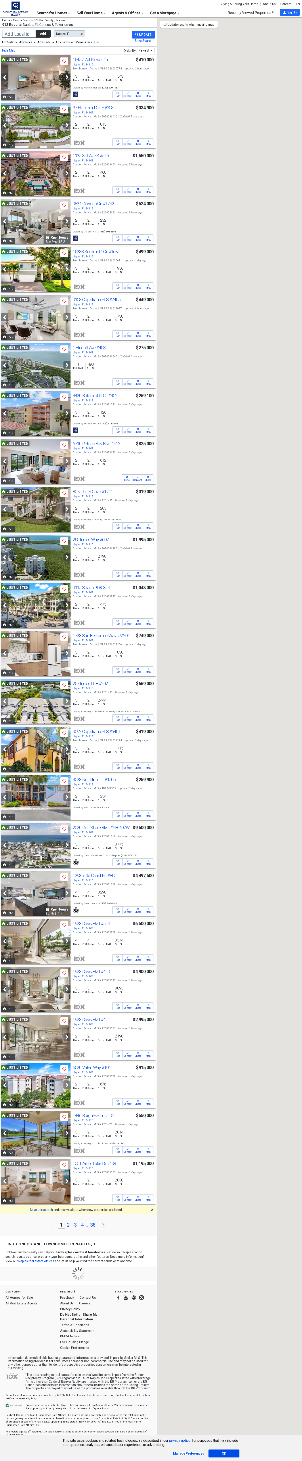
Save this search (41, 1210)
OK (224, 1453)
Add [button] (43, 33)
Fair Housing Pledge (74, 1342)
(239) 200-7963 (110, 87)
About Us (269, 4)
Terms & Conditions (74, 1325)
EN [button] (298, 4)
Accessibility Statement (77, 1331)
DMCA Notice (70, 1336)
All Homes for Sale (19, 1298)
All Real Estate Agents (22, 1303)
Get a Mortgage (163, 13)
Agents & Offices (126, 13)
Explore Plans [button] (101, 1408)
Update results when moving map (191, 24)
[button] (290, 12)
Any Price (25, 42)
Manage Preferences (188, 1453)
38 (93, 1225)
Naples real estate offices (36, 1261)
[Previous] (4, 77)
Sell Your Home (89, 13)
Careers (285, 4)
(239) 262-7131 (129, 855)
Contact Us (88, 1298)
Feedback (67, 1297)
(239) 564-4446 (109, 903)
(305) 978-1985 (109, 423)
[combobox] (9, 42)
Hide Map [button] (8, 50)
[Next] (67, 77)
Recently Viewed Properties (250, 13)
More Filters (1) (86, 42)
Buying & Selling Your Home (239, 4)
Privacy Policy (70, 1309)
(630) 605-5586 (107, 231)
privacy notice (180, 1440)
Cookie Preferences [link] (74, 1348)
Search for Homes (52, 13)
